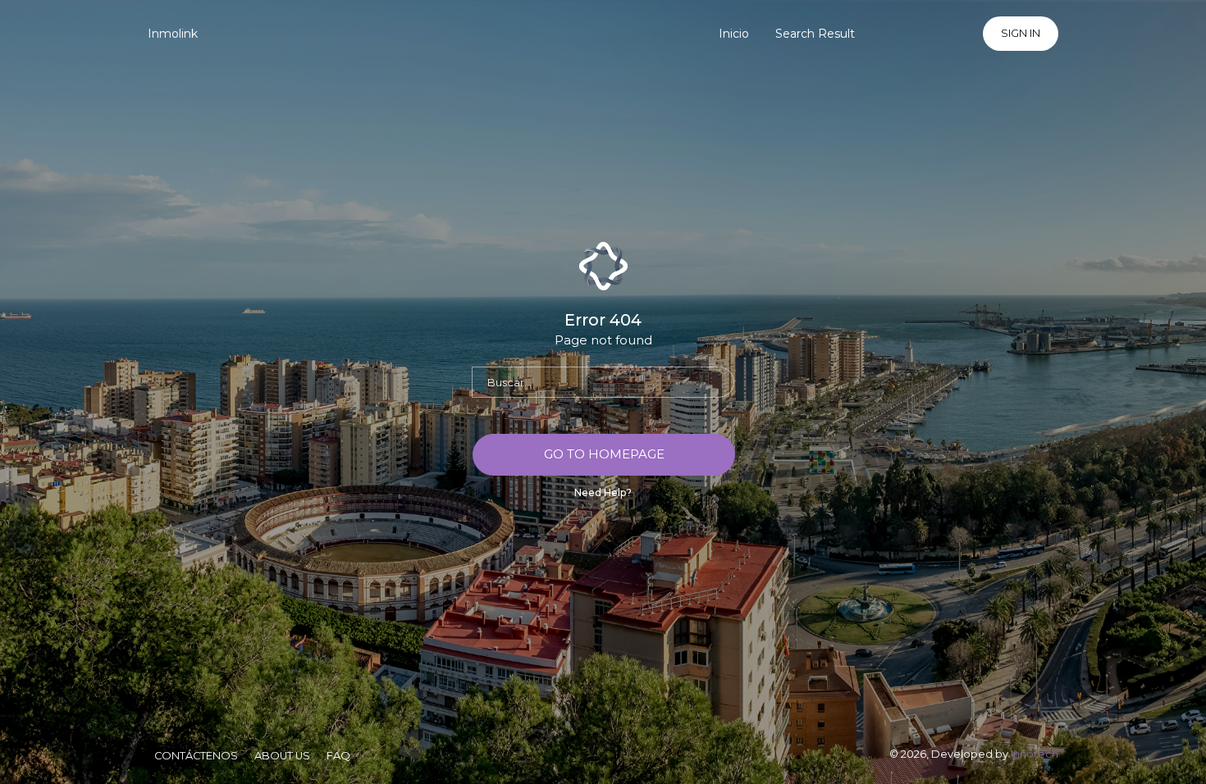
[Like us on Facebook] (923, 33)
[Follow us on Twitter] (886, 33)
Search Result (815, 33)
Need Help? (603, 492)
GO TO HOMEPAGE (604, 454)
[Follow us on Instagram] (960, 33)
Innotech (1034, 754)
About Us (282, 756)
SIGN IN (1020, 33)
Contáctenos (196, 756)
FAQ (338, 756)
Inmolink (173, 33)
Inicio (734, 33)
